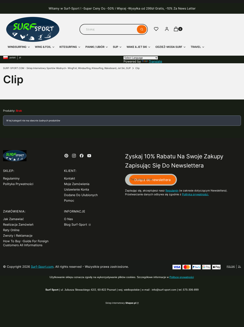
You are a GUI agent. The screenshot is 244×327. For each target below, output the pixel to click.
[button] (142, 29)
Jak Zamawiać (13, 219)
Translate (155, 61)
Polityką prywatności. (195, 194)
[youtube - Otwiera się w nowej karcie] (89, 155)
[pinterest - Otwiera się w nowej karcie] (66, 155)
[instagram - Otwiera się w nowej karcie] (74, 155)
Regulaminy (11, 178)
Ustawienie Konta (76, 189)
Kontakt (69, 178)
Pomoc (69, 200)
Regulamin (171, 190)
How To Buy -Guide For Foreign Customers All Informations (25, 243)
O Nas (68, 219)
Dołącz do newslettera (152, 180)
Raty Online (11, 230)
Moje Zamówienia (76, 184)
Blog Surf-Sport (76, 224)
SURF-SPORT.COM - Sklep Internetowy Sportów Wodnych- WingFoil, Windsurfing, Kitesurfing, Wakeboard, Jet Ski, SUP (67, 68)
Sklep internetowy (120, 302)
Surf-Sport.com (42, 266)
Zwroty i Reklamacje (17, 235)
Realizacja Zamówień (18, 224)
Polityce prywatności (181, 277)
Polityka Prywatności (18, 184)
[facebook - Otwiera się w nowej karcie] (81, 155)
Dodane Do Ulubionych (81, 195)
